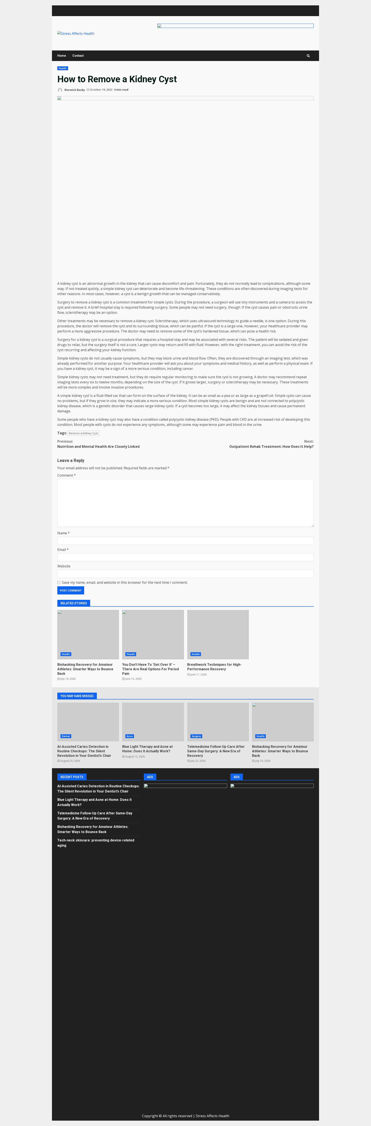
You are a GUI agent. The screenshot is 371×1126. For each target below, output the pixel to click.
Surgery (196, 736)
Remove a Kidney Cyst (83, 433)
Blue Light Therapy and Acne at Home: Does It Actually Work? (153, 722)
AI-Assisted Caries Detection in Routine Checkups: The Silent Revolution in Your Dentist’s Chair (88, 722)
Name (63, 533)
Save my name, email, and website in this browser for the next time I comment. (125, 582)
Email (63, 549)
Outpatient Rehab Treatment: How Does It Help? (271, 444)
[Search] (308, 56)
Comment (66, 475)
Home (61, 55)
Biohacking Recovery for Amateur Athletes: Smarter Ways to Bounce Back (88, 634)
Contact (78, 55)
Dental (66, 736)
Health (63, 68)
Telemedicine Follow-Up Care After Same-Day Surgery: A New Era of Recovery (218, 722)
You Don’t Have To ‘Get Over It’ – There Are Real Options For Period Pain (153, 634)
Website (63, 566)
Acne (129, 736)
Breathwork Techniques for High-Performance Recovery (218, 634)
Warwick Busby (74, 89)
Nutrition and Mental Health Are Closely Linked (98, 444)
